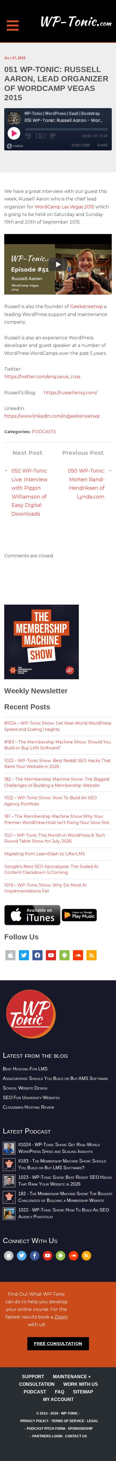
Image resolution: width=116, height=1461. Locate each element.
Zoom (61, 1317)
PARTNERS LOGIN (47, 1436)
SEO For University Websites (31, 1097)
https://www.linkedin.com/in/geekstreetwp (52, 416)
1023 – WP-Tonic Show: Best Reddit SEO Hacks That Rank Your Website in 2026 (57, 763)
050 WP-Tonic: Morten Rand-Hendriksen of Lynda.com (86, 484)
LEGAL (92, 1421)
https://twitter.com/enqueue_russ (42, 376)
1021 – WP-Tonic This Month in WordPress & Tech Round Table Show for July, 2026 (54, 838)
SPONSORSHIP (80, 1429)
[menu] (12, 22)
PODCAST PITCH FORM (46, 1429)
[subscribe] (60, 1255)
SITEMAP (83, 1391)
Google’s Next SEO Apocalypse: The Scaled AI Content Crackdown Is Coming (51, 869)
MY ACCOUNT (58, 1399)
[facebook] (34, 1255)
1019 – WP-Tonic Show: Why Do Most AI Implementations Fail (45, 888)
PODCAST (35, 1391)
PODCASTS (44, 431)
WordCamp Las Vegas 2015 (65, 207)
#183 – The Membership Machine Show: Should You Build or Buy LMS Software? (57, 745)
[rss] (86, 1255)
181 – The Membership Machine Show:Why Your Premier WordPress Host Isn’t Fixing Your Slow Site (56, 819)
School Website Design (25, 1088)
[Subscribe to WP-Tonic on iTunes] (10, 955)
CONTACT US (76, 1436)
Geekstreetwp (87, 306)
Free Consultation (58, 1343)
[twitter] (21, 1255)
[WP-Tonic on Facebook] (37, 955)
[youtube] (47, 1255)
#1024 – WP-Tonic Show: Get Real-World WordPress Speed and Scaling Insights (57, 726)
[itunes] (9, 1255)
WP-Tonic (69, 1413)
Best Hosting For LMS (25, 1068)
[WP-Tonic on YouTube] (51, 955)
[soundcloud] (73, 1255)
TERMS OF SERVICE (67, 1421)
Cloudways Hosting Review (28, 1107)
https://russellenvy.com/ (70, 392)
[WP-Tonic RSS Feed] (91, 955)
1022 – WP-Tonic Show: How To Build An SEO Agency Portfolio (50, 801)
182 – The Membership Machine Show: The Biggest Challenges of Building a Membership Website (57, 782)
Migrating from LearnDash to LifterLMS (44, 853)
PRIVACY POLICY (34, 1421)
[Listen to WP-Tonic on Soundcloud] (78, 955)
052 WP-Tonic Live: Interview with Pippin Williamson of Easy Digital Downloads (30, 492)
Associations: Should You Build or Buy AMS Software (55, 1078)
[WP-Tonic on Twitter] (24, 955)
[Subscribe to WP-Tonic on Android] (64, 955)
